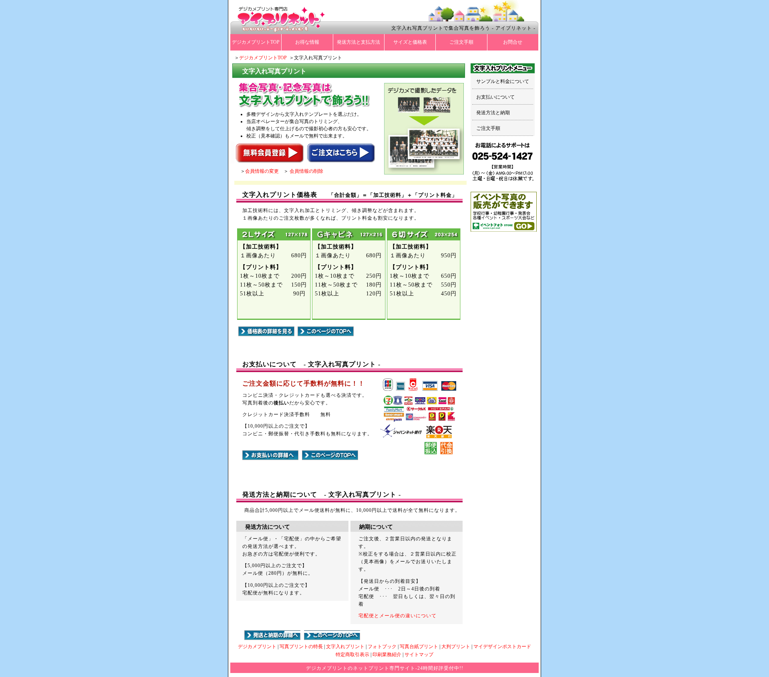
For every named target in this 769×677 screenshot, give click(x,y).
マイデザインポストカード (502, 646)
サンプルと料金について (502, 81)
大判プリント (455, 646)
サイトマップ (419, 654)
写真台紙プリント (419, 646)
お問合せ (512, 42)
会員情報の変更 (262, 171)
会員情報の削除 (306, 171)
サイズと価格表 (410, 42)
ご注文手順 (461, 42)
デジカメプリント (257, 646)
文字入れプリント (345, 646)
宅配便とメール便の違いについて (397, 615)
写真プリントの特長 (301, 646)
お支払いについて (495, 97)
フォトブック (382, 646)
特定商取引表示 (352, 654)
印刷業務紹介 (386, 654)
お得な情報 (307, 42)
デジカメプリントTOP (256, 42)
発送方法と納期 (493, 112)
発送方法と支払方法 (358, 42)
